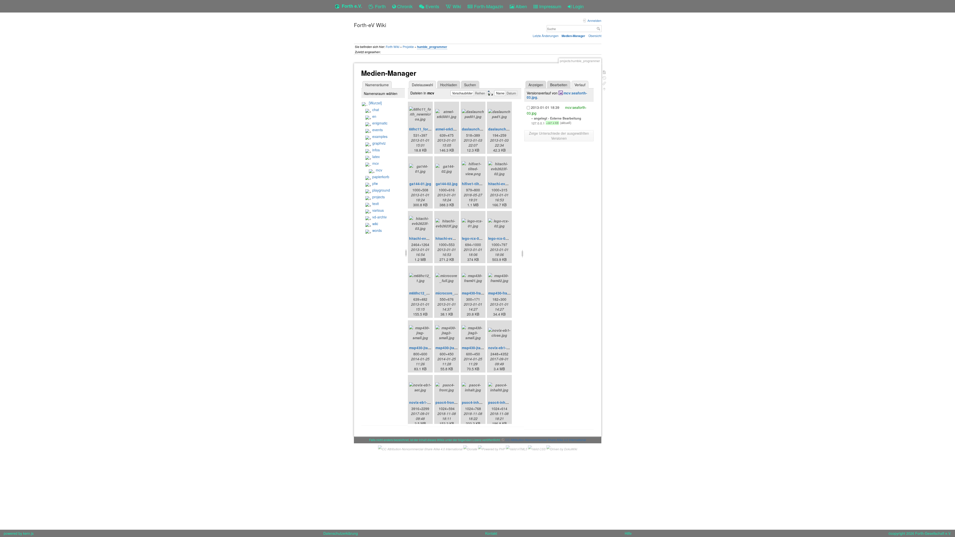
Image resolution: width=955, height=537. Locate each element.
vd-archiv (379, 216)
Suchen (470, 84)
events (377, 129)
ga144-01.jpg (420, 183)
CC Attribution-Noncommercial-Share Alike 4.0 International (545, 440)
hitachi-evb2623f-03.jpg (429, 238)
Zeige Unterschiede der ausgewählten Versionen (559, 136)
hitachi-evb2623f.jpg (452, 238)
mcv (375, 163)
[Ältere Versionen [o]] (604, 77)
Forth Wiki (392, 46)
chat (375, 109)
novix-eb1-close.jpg (505, 347)
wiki (375, 223)
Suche (599, 28)
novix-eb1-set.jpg (424, 402)
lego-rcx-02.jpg (501, 238)
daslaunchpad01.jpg (479, 128)
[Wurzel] (375, 102)
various (378, 210)
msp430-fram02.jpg (504, 292)
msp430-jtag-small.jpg (428, 347)
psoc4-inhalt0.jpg (503, 402)
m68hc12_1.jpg (422, 292)
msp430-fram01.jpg (478, 292)
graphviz (379, 143)
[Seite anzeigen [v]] (604, 72)
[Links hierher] (604, 83)
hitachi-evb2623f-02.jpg (508, 183)
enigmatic (379, 123)
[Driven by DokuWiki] (561, 448)
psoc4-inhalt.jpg (476, 402)
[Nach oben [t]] (604, 88)
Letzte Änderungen (546, 36)
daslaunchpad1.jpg (504, 128)
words (377, 230)
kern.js (28, 533)
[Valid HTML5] (516, 448)
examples (379, 136)
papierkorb (380, 176)
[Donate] (470, 448)
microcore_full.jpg (450, 292)
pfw (375, 183)
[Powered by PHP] (491, 448)
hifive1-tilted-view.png (481, 183)
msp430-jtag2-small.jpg (455, 347)
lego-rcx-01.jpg (474, 238)
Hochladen (448, 84)
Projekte (408, 46)
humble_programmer (432, 46)
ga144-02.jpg (447, 183)
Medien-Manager (573, 36)
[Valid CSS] (537, 448)
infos (376, 149)
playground (381, 190)
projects (378, 196)
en (374, 116)
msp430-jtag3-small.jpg (481, 347)
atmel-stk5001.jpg (450, 128)
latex (376, 156)
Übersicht (594, 36)
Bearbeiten (558, 84)
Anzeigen (535, 84)
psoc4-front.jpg (448, 402)
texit (375, 203)
